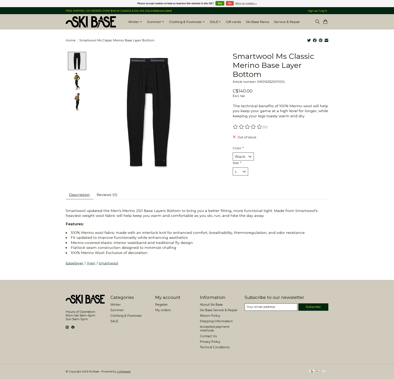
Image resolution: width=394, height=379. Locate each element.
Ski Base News (257, 22)
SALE (114, 321)
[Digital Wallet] (321, 371)
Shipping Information (216, 321)
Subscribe (313, 307)
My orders (163, 310)
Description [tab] (79, 194)
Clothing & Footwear (126, 316)
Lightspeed (124, 371)
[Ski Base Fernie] (91, 22)
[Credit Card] (311, 371)
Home (71, 40)
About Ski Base (211, 304)
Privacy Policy (210, 342)
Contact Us (208, 336)
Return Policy (210, 316)
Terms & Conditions (214, 347)
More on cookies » (246, 3)
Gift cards (233, 22)
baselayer (75, 263)
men (91, 263)
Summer (117, 310)
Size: (237, 163)
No (229, 3)
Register (161, 304)
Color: (238, 148)
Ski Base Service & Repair (218, 310)
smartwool (108, 263)
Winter (115, 304)
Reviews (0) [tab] (107, 194)
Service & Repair (287, 22)
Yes (220, 3)
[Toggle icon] (317, 21)
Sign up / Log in (317, 10)
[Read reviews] (248, 127)
